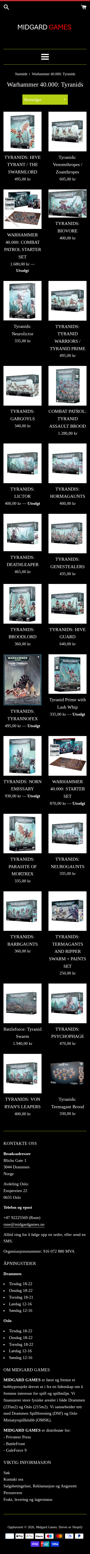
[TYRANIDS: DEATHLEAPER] (22, 532)
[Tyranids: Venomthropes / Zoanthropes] (67, 131)
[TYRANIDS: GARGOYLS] (22, 385)
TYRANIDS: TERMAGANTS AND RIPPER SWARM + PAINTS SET (67, 951)
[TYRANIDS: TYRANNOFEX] (22, 679)
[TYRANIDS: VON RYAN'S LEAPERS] (22, 1073)
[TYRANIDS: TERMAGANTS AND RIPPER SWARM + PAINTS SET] (67, 911)
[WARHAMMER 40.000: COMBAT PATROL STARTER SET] (22, 209)
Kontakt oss (13, 1479)
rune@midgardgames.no (24, 1224)
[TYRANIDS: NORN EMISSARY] (22, 755)
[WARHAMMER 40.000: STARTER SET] (67, 755)
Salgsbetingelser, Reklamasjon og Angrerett (40, 1486)
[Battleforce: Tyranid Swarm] (22, 1003)
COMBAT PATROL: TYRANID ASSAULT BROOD (67, 418)
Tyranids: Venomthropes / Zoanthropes (67, 164)
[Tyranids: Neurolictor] (22, 300)
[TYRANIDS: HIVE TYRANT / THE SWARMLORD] (22, 131)
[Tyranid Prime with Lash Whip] (67, 674)
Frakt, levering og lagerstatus (27, 1499)
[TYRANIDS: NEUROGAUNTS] (67, 833)
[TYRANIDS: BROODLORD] (22, 603)
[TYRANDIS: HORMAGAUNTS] (67, 463)
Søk (6, 1472)
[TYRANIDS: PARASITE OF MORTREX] (22, 833)
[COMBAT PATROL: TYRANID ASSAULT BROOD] (67, 385)
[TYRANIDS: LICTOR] (22, 463)
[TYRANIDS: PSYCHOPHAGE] (67, 1003)
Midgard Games (46, 1527)
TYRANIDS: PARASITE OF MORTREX (23, 866)
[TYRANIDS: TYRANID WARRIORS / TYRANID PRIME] (67, 300)
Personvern (12, 1492)
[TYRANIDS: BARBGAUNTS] (22, 911)
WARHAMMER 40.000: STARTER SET (67, 789)
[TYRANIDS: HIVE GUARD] (67, 603)
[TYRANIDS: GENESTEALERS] (67, 533)
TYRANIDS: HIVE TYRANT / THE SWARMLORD (22, 164)
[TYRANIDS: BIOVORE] (67, 203)
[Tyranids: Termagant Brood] (67, 1073)
